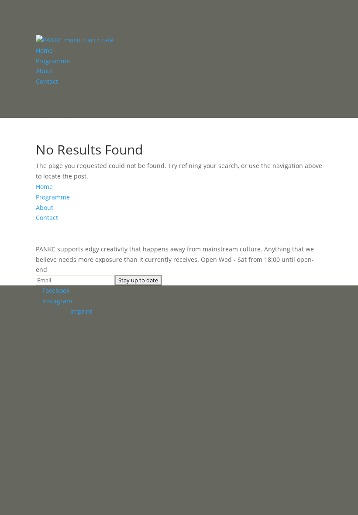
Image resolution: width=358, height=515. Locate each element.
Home (44, 50)
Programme (53, 61)
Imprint (81, 311)
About (44, 71)
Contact (47, 81)
